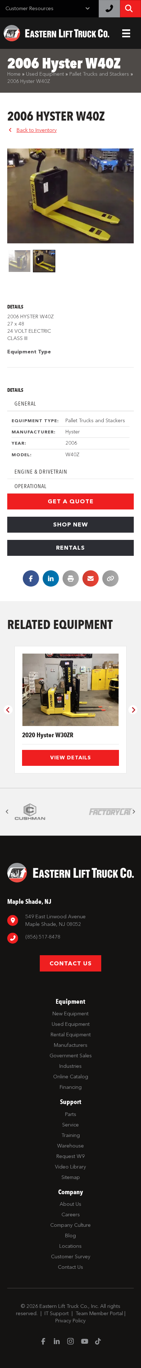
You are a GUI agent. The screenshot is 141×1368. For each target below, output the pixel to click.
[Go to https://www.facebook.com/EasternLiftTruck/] (43, 1342)
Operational (30, 486)
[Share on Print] (71, 578)
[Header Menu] (126, 33)
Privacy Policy (70, 1321)
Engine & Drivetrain (40, 471)
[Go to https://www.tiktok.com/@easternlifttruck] (98, 1342)
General (25, 403)
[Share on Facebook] (31, 578)
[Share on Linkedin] (51, 578)
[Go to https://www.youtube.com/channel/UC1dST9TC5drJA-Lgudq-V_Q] (84, 1342)
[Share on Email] (90, 578)
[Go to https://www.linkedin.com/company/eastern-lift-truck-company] (57, 1342)
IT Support (56, 1313)
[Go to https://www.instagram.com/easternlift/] (70, 1342)
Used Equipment (45, 74)
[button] (70, 501)
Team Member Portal (99, 1313)
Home (14, 74)
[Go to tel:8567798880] (70, 938)
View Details (70, 758)
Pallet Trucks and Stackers (99, 74)
